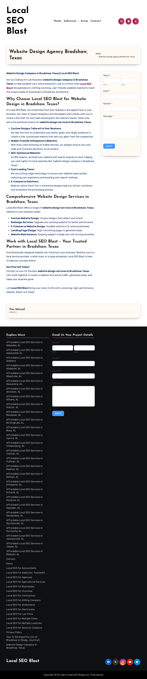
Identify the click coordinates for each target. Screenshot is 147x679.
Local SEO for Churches (19, 591)
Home (57, 21)
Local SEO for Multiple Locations (24, 623)
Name (106, 75)
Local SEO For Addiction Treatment (25, 572)
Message (108, 116)
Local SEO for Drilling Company (23, 600)
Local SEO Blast (17, 21)
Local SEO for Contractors (20, 595)
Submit (109, 146)
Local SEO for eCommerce (20, 604)
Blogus (82, 674)
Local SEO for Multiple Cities (21, 618)
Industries (70, 21)
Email (106, 91)
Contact (96, 21)
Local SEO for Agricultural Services (25, 582)
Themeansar (96, 674)
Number (107, 103)
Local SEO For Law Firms (19, 614)
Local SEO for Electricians (20, 609)
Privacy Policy (14, 632)
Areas (84, 21)
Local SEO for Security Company (24, 627)
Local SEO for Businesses (20, 586)
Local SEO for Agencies (19, 577)
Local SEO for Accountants (21, 568)
